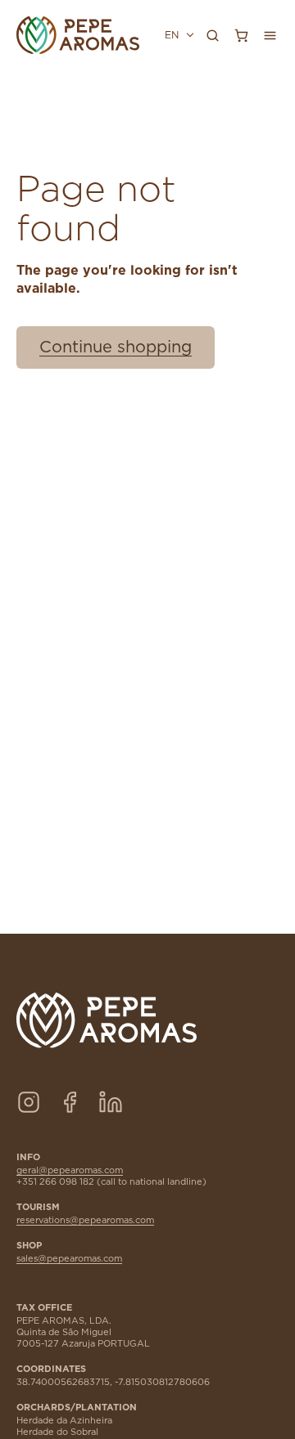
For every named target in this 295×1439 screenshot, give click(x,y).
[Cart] (241, 35)
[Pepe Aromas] (77, 35)
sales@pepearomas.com (69, 1258)
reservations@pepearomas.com (85, 1220)
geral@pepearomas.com (69, 1170)
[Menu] (270, 35)
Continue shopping (115, 347)
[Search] (212, 35)
